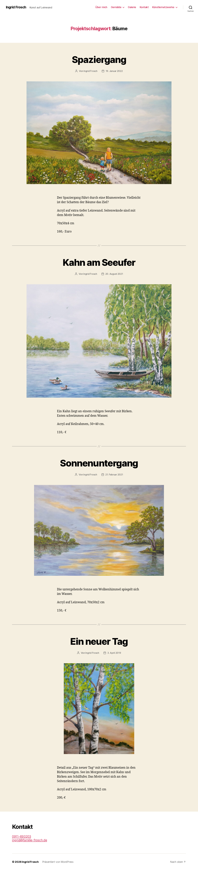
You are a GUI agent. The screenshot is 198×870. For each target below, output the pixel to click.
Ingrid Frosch (16, 7)
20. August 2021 (114, 273)
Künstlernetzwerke (163, 7)
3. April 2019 (114, 652)
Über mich (101, 7)
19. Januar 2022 (114, 71)
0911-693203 (21, 836)
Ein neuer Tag (99, 641)
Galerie (132, 7)
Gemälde (116, 7)
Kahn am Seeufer (99, 262)
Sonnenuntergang (99, 463)
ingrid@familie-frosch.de (29, 840)
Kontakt (144, 7)
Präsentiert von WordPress (57, 861)
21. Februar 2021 (114, 474)
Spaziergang (99, 59)
